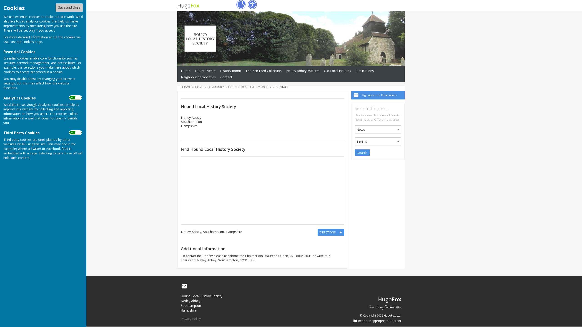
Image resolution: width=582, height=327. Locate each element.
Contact (226, 77)
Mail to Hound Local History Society (184, 286)
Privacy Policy (191, 319)
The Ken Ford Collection (264, 71)
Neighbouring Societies (198, 77)
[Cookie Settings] (241, 4)
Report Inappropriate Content (379, 321)
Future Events (205, 71)
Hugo (188, 5)
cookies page (32, 42)
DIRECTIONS (327, 232)
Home (185, 71)
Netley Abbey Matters (302, 71)
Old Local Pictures (337, 71)
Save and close (69, 7)
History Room (230, 71)
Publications (365, 71)
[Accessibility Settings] (252, 4)
